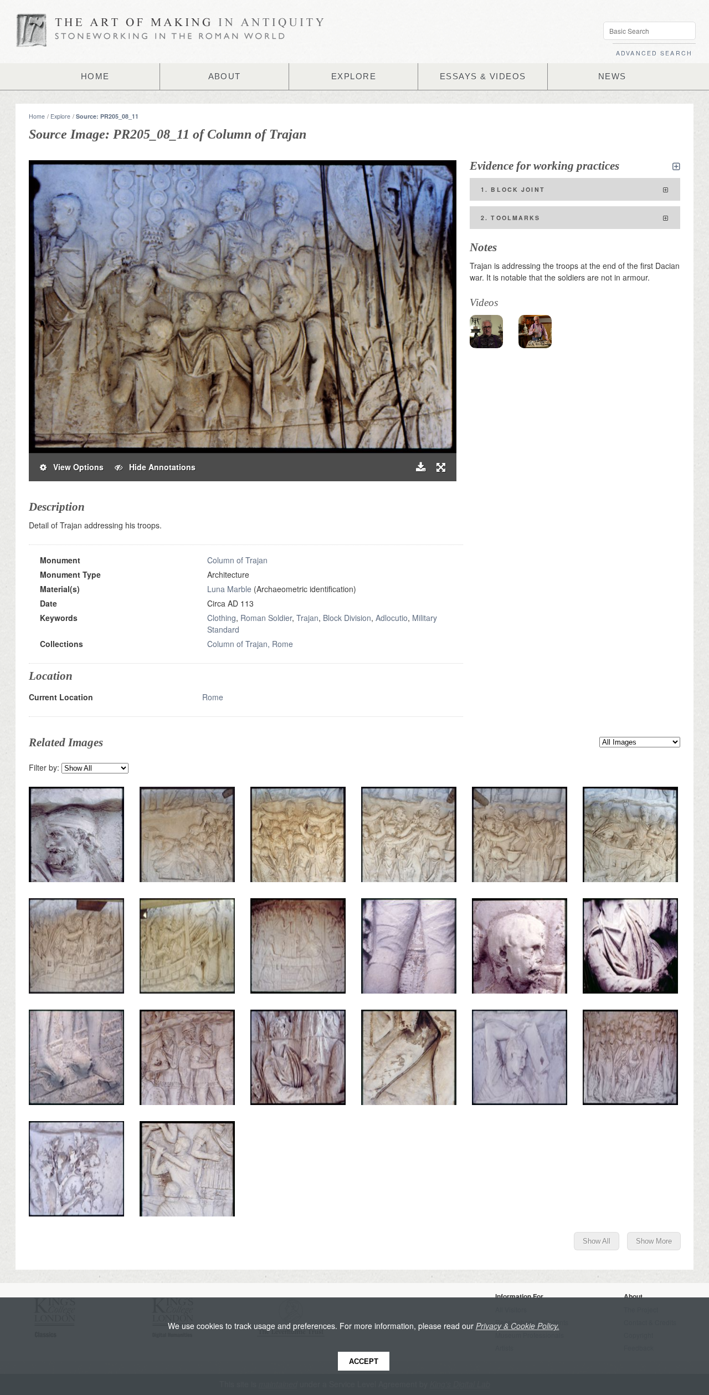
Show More (654, 1241)
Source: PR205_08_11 (107, 116)
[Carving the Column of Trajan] (486, 331)
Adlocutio (392, 617)
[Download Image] (420, 467)
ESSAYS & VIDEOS (483, 76)
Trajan (307, 617)
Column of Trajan (237, 560)
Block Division (347, 617)
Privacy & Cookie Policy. (517, 1325)
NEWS (612, 76)
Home (37, 116)
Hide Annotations (159, 466)
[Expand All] (676, 166)
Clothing (221, 617)
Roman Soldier (266, 617)
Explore (60, 116)
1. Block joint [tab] (513, 189)
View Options (75, 466)
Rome (212, 696)
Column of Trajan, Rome (250, 643)
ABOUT (224, 76)
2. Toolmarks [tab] (511, 217)
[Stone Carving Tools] (535, 331)
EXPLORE (353, 76)
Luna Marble (229, 588)
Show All (596, 1241)
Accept (363, 1361)
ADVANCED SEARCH (654, 53)
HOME (95, 76)
